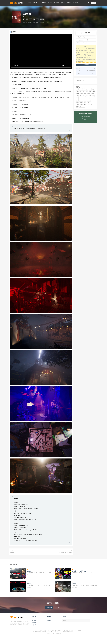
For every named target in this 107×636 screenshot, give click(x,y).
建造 (85, 93)
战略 (83, 95)
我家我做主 (30, 584)
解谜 (82, 104)
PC (24, 19)
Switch (80, 89)
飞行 (83, 106)
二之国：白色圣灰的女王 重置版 (64, 552)
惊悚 (38, 19)
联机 (77, 102)
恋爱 (93, 93)
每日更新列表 (49, 607)
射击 (82, 93)
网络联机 (56, 2)
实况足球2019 (30, 571)
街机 (85, 102)
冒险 (27, 19)
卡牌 (86, 91)
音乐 (80, 106)
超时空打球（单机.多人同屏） (79, 571)
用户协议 (34, 622)
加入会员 (69, 2)
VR (83, 89)
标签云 (63, 2)
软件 (91, 104)
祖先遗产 (74, 584)
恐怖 (34, 19)
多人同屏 (50, 2)
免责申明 (34, 625)
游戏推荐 (43, 2)
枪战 (90, 95)
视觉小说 (88, 102)
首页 (29, 2)
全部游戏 (35, 2)
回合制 (90, 91)
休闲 (86, 89)
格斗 (93, 95)
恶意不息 (12, 552)
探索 (86, 95)
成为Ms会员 (58, 607)
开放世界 (88, 93)
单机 (31, 19)
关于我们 (34, 620)
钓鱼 (77, 106)
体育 (89, 89)
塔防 (94, 91)
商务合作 (49, 620)
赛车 (85, 104)
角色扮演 (42, 19)
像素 (93, 89)
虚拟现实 (81, 102)
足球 (88, 104)
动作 (80, 91)
